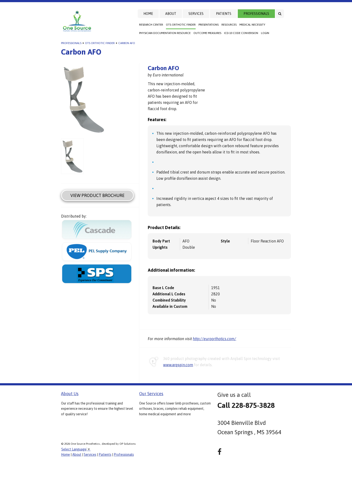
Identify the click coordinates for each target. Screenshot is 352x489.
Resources (229, 24)
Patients (223, 14)
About (170, 14)
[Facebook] (219, 451)
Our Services (151, 393)
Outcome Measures (207, 33)
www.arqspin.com (178, 365)
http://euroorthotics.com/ (214, 339)
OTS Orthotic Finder (181, 24)
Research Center (151, 24)
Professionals (256, 14)
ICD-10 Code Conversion (241, 33)
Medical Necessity (252, 24)
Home (148, 14)
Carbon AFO (126, 43)
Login (265, 33)
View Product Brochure (97, 195)
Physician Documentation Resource (165, 33)
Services (196, 14)
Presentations (209, 24)
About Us (70, 393)
